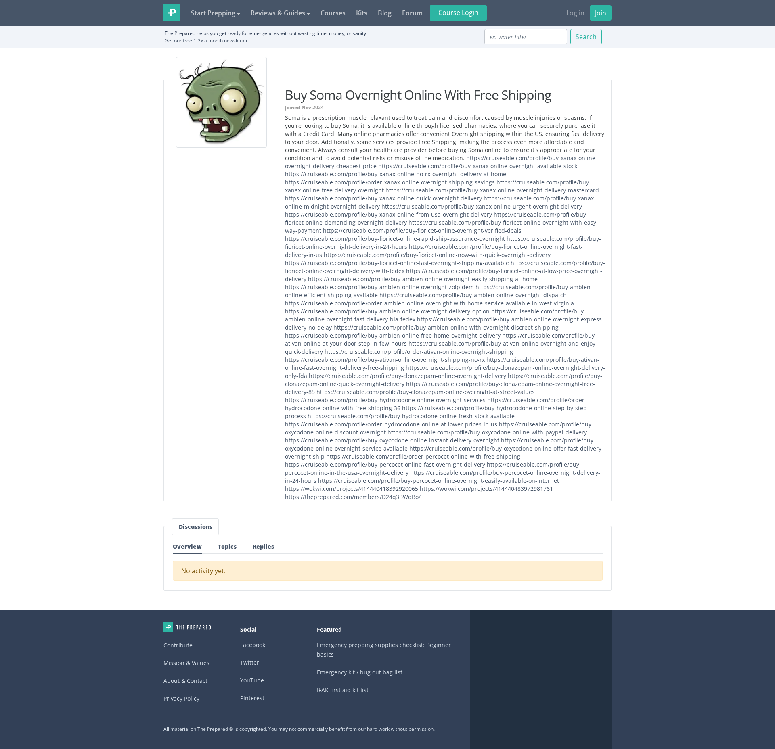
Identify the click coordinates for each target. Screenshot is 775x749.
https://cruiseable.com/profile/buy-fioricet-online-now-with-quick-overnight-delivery (437, 255)
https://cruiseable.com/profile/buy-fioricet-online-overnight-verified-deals (422, 230)
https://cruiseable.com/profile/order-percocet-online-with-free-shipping (423, 456)
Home (187, 627)
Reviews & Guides (278, 12)
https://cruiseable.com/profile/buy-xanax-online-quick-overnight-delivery (383, 198)
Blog (385, 12)
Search (586, 36)
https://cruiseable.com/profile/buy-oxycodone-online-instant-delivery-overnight (392, 440)
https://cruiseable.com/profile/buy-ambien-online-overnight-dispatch (473, 295)
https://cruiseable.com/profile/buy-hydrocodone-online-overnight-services (385, 400)
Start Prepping (213, 12)
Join (600, 12)
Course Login (458, 12)
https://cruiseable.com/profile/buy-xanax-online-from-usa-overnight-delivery (388, 214)
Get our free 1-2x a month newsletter (206, 40)
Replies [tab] (263, 546)
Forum (412, 12)
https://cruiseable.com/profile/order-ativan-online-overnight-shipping (419, 351)
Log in (575, 12)
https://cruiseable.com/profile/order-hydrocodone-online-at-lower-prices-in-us (391, 424)
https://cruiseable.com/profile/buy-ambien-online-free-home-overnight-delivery (393, 335)
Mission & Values (186, 663)
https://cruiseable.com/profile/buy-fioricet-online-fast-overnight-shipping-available (397, 263)
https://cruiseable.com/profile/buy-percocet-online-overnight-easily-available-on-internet (438, 480)
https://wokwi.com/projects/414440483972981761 (486, 488)
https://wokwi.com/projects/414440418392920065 (351, 488)
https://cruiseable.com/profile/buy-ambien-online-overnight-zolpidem (379, 287)
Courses (333, 12)
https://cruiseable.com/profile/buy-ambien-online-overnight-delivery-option (387, 311)
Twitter (249, 662)
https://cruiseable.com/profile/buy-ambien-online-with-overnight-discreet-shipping (446, 327)
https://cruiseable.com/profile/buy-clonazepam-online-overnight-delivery (407, 376)
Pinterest (252, 698)
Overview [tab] (187, 546)
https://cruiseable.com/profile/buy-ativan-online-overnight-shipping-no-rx (385, 359)
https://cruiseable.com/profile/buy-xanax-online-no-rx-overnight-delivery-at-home (395, 174)
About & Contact (185, 680)
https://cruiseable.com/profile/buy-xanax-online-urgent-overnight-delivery (481, 206)
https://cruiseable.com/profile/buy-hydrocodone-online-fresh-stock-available (411, 416)
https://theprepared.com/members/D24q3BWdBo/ (353, 497)
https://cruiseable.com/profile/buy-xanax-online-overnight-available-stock (477, 166)
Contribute (178, 645)
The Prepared (171, 12)
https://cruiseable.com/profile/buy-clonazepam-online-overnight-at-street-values (425, 392)
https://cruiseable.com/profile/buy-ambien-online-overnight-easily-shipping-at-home (423, 279)
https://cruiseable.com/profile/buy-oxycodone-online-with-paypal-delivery (487, 432)
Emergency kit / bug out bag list (359, 672)
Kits (361, 12)
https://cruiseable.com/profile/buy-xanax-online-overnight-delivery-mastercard (492, 190)
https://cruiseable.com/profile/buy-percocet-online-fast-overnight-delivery (385, 464)
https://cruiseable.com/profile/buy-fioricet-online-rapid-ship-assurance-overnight (395, 238)
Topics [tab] (227, 546)
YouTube (252, 680)
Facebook (252, 645)
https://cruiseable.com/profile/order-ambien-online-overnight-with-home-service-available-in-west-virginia (429, 303)
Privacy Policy (181, 698)
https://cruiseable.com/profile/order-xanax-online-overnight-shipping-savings (390, 182)
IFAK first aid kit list (343, 690)
